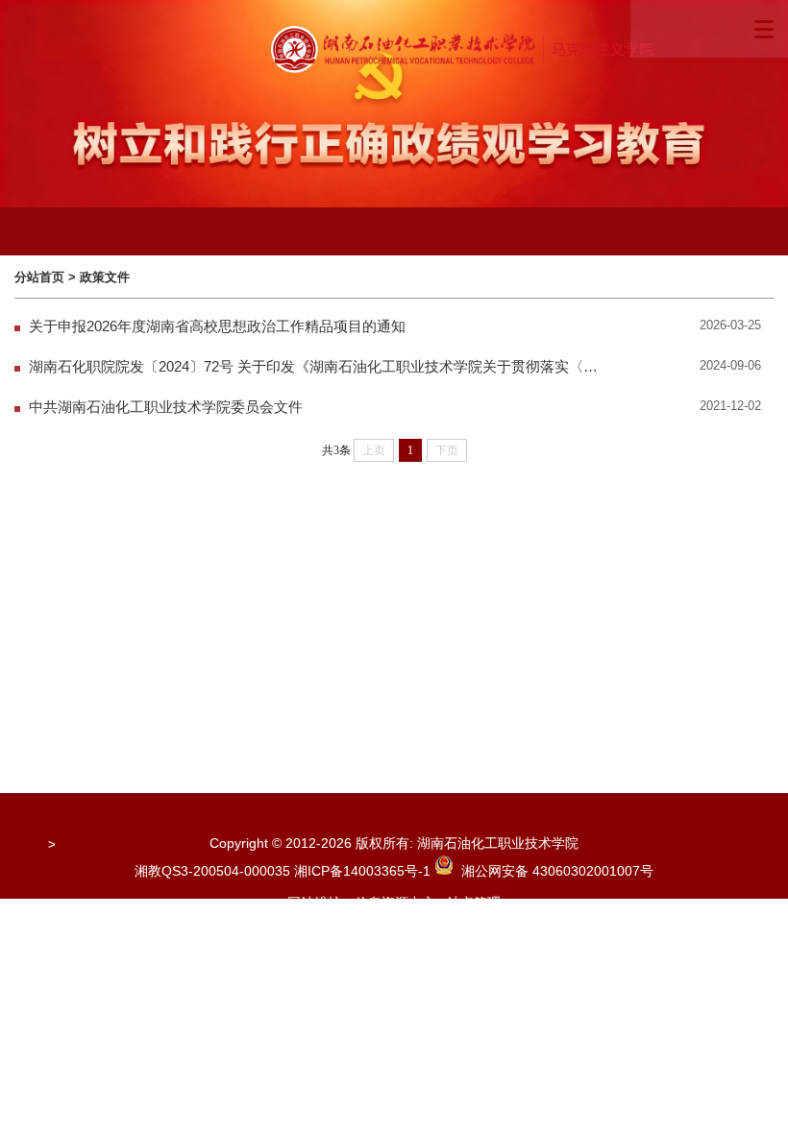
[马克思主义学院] (466, 50)
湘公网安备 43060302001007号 (553, 871)
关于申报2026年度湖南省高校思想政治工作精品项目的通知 (217, 326)
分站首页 (39, 277)
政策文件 (105, 277)
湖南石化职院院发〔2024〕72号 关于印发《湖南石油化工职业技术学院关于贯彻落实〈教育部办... (316, 366)
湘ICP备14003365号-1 (364, 871)
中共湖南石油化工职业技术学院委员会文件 (166, 407)
